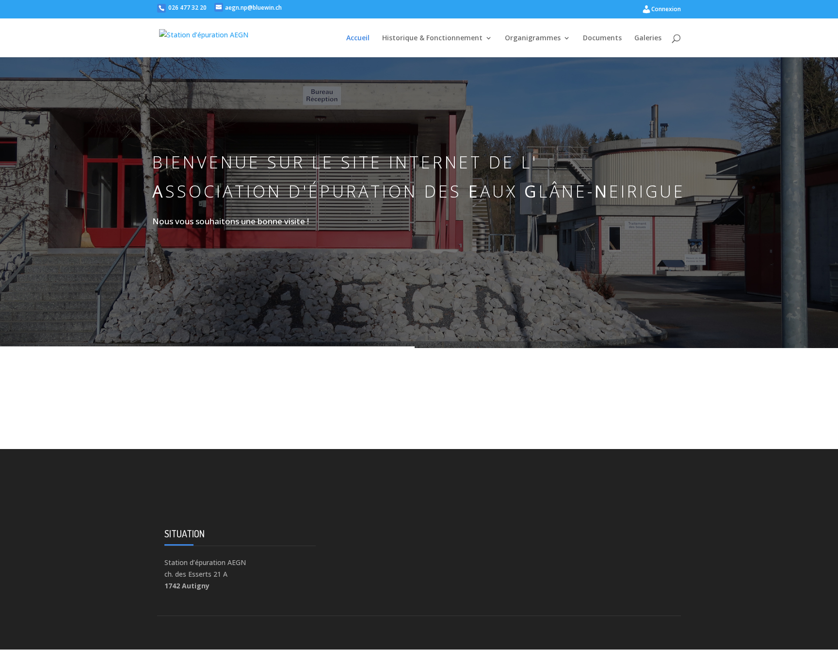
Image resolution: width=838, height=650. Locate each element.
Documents (602, 38)
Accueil (358, 38)
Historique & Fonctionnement (432, 38)
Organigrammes (533, 38)
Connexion (666, 9)
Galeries (647, 38)
